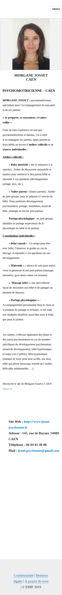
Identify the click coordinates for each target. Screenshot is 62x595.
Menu (56, 9)
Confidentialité (23, 575)
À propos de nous (36, 581)
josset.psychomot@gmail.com (38, 450)
